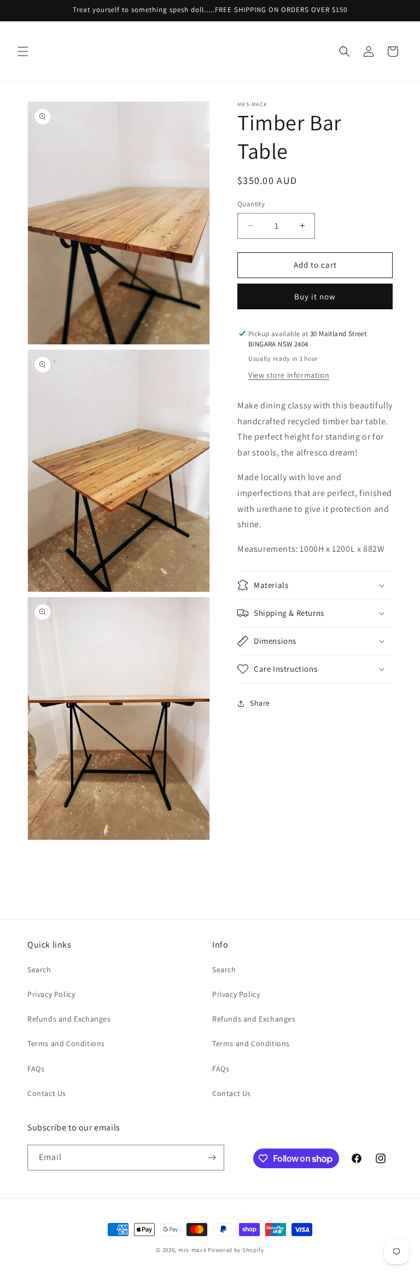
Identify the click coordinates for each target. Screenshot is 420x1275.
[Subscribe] (212, 1157)
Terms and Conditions (66, 1043)
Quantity (251, 204)
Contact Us (46, 1093)
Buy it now (315, 296)
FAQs (35, 1069)
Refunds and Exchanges (69, 1019)
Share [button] (260, 703)
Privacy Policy (51, 994)
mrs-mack (192, 1250)
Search (39, 969)
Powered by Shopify (236, 1250)
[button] (23, 51)
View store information (288, 375)
